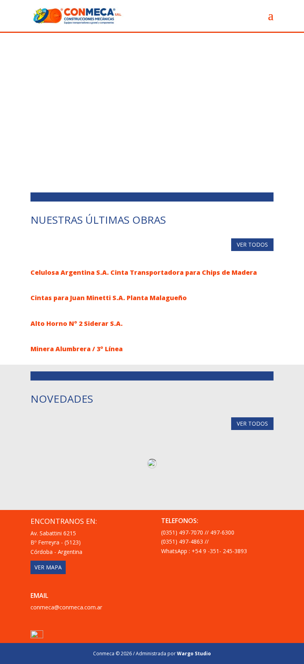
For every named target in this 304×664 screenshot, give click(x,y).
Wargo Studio (194, 653)
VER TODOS (252, 244)
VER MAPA (48, 567)
